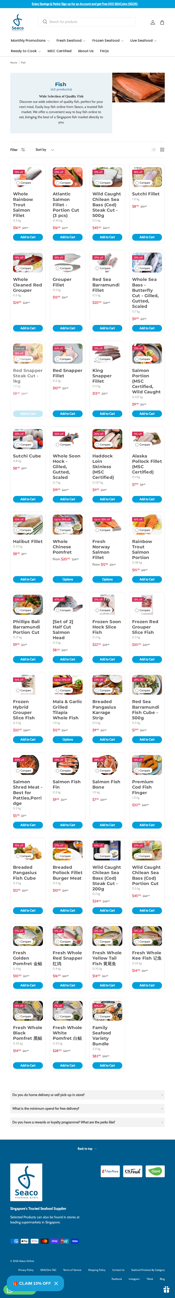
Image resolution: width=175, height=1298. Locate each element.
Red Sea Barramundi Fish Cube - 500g (145, 709)
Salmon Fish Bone (106, 784)
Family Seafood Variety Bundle (101, 1035)
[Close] (56, 1283)
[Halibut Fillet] (28, 524)
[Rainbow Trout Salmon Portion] (147, 524)
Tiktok (150, 1278)
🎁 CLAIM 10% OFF (32, 1283)
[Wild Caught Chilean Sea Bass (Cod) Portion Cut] (147, 850)
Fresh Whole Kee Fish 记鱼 (147, 955)
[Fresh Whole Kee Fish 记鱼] (147, 936)
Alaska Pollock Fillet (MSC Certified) (147, 464)
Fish (23, 62)
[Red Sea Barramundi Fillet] (107, 263)
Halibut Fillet (28, 541)
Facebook (117, 1278)
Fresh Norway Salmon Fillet (101, 549)
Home (13, 62)
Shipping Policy (96, 1269)
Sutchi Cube (27, 456)
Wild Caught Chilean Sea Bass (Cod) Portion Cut (146, 875)
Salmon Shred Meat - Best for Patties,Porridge (27, 792)
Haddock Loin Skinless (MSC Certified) (103, 466)
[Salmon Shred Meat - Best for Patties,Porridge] (28, 765)
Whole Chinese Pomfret (62, 547)
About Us (86, 51)
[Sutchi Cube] (28, 439)
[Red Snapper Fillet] (68, 353)
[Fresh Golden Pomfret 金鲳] (28, 936)
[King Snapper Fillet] (107, 353)
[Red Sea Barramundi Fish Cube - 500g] (147, 685)
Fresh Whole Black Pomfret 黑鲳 (27, 1033)
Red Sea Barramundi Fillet (106, 285)
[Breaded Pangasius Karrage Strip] (107, 685)
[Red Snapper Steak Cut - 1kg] (28, 353)
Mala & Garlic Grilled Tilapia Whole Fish (67, 709)
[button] (162, 22)
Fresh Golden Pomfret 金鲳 (27, 958)
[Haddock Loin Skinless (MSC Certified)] (107, 439)
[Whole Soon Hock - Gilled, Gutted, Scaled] (68, 439)
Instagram (134, 1278)
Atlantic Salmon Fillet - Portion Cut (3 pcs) (66, 204)
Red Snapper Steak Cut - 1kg (28, 376)
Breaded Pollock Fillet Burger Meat (68, 873)
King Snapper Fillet (102, 376)
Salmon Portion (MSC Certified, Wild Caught (146, 381)
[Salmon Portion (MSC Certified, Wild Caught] (147, 353)
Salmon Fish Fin (67, 784)
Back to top (85, 1148)
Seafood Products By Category (148, 1269)
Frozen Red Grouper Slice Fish (145, 627)
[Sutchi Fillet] (147, 177)
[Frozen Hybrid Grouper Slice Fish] (28, 685)
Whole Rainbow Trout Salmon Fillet (23, 204)
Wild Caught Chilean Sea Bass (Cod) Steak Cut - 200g (106, 878)
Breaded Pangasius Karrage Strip (104, 709)
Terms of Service (72, 1269)
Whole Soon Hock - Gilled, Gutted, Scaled (66, 466)
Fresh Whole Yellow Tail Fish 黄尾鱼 (107, 958)
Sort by (41, 150)
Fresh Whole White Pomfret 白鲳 (67, 1033)
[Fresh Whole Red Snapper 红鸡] (68, 936)
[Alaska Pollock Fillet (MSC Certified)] (147, 439)
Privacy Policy (26, 1269)
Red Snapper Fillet (67, 373)
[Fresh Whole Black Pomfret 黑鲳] (28, 1011)
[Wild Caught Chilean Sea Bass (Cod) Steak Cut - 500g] (107, 177)
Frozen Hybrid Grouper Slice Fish (24, 709)
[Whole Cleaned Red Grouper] (28, 263)
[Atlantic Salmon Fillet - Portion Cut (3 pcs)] (68, 177)
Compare (25, 182)
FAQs (104, 51)
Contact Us (118, 1269)
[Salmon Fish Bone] (107, 765)
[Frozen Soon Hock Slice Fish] (107, 605)
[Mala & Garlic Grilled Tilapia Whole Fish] (68, 685)
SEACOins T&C (48, 1269)
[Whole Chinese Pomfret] (68, 524)
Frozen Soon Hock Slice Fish (106, 627)
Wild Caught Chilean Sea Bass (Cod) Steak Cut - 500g (106, 204)
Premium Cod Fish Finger (142, 787)
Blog (162, 1278)
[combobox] (87, 21)
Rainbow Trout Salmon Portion (142, 549)
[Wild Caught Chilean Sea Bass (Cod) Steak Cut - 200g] (107, 850)
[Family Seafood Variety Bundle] (107, 1011)
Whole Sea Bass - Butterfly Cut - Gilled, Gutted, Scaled (145, 293)
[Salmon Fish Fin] (68, 765)
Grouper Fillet (62, 282)
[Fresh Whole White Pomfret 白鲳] (68, 1011)
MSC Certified (59, 51)
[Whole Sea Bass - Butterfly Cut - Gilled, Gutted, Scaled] (147, 263)
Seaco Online (26, 1261)
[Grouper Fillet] (68, 263)
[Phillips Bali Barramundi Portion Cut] (28, 605)
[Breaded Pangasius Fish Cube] (28, 850)
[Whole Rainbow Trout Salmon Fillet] (28, 177)
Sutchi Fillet (146, 193)
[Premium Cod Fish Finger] (147, 765)
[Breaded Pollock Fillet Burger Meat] (68, 850)
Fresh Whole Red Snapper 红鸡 (67, 958)
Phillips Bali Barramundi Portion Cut (26, 627)
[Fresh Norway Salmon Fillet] (107, 524)
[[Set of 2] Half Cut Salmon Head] (68, 605)
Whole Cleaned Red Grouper (27, 285)
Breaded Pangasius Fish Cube (25, 873)
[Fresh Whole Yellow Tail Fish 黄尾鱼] (107, 936)
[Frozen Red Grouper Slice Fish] (147, 605)
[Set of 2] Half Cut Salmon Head (63, 629)
